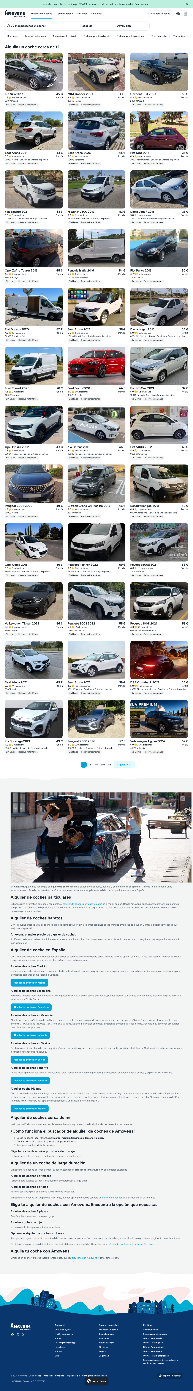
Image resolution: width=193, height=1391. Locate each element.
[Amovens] (15, 13)
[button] (188, 4)
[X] (23, 1334)
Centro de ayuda (63, 1329)
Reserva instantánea (35, 36)
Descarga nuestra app (65, 1342)
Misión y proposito (64, 1334)
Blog (57, 1356)
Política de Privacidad (53, 1375)
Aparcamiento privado (65, 36)
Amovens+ (97, 13)
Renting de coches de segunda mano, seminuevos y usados (161, 1362)
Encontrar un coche (41, 13)
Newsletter (60, 1347)
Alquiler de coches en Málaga (30, 1108)
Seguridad (104, 1356)
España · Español (172, 1375)
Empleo (58, 1351)
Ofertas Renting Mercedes (156, 1356)
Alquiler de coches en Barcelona (31, 1007)
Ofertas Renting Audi (153, 1347)
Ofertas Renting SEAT (153, 1342)
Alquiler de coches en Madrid (29, 982)
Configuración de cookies (94, 1375)
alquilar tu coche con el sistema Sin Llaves (131, 1244)
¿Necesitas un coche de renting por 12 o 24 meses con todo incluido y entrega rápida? (94, 4)
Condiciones (35, 1375)
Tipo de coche (159, 36)
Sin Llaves (81, 13)
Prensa (58, 1338)
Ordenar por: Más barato (97, 36)
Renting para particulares (155, 1334)
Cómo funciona (64, 13)
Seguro (102, 1351)
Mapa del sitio (73, 1375)
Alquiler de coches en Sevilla (29, 1059)
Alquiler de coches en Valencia (30, 1035)
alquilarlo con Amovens (84, 1257)
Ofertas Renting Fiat (153, 1338)
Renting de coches (112, 1197)
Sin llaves (103, 1347)
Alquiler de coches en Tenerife (30, 1080)
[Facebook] (12, 1334)
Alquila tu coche (106, 1342)
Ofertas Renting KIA (153, 1351)
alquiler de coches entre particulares (83, 903)
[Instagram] (18, 1334)
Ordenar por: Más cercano (131, 36)
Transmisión (179, 36)
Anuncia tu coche (160, 13)
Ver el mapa (99, 1381)
